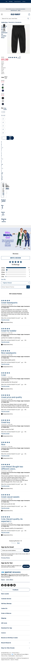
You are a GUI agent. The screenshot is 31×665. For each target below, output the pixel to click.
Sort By (3, 280)
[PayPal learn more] (2, 148)
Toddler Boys (4, 23)
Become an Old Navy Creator (9, 638)
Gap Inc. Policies (14, 660)
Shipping (3, 619)
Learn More (9, 580)
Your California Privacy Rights (21, 655)
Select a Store (7, 189)
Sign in (4, 194)
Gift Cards (4, 624)
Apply (3, 580)
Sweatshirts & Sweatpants (15, 23)
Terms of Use (4, 657)
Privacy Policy (5, 559)
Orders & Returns (6, 614)
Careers (3, 634)
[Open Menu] (2, 15)
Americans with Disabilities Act (8, 659)
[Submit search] (28, 288)
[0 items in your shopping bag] (29, 15)
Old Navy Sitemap (6, 604)
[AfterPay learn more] (2, 160)
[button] (16, 40)
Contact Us (4, 609)
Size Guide (5, 110)
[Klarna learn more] (2, 169)
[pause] (29, 7)
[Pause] (29, 249)
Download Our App (6, 629)
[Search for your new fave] (28, 19)
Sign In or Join (14, 11)
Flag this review (5, 321)
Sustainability (11, 657)
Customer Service (6, 599)
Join (3, 195)
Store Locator (5, 595)
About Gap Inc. (19, 657)
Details (20, 5)
